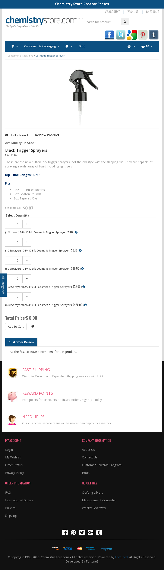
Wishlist (132, 11)
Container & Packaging (40, 46)
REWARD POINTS (37, 393)
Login (9, 450)
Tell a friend (19, 135)
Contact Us (89, 457)
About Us (88, 450)
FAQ (8, 492)
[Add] (33, 326)
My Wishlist (13, 457)
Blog (82, 46)
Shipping (11, 515)
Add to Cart (16, 326)
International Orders (19, 500)
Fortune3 (121, 557)
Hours (86, 473)
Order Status (14, 465)
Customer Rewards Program (102, 465)
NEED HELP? (33, 416)
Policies (10, 508)
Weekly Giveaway (94, 508)
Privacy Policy (14, 473)
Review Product (47, 135)
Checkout (152, 11)
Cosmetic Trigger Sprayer (50, 55)
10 (147, 46)
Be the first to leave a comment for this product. (43, 352)
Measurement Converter (99, 500)
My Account (112, 11)
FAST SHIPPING (36, 369)
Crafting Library (92, 492)
